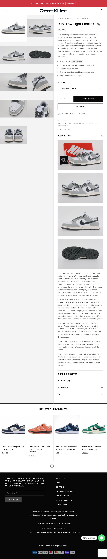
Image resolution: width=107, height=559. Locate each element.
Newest (61, 18)
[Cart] (101, 10)
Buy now (80, 107)
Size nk (61, 82)
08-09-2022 (77, 61)
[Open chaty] (101, 537)
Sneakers (65, 129)
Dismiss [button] (70, 3)
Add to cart (88, 99)
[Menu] (5, 11)
